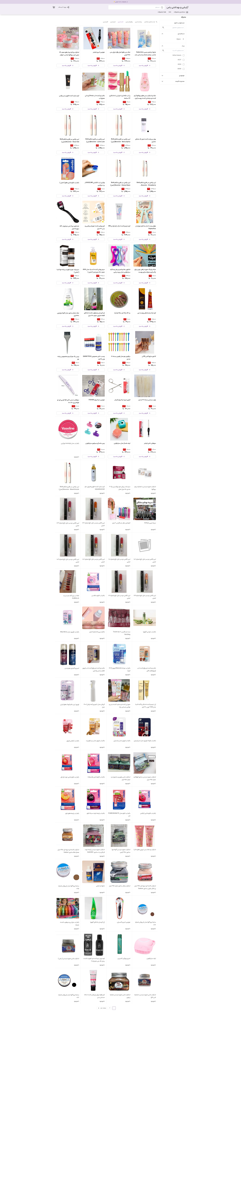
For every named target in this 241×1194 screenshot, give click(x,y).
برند (183, 46)
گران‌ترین (105, 22)
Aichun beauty (177, 55)
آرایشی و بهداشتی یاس (177, 7)
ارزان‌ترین (113, 22)
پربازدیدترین (138, 22)
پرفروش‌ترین (129, 22)
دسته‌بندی (181, 34)
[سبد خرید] (54, 7)
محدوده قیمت (179, 81)
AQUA (179, 64)
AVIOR (179, 69)
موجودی (181, 76)
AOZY (179, 60)
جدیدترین (120, 22)
